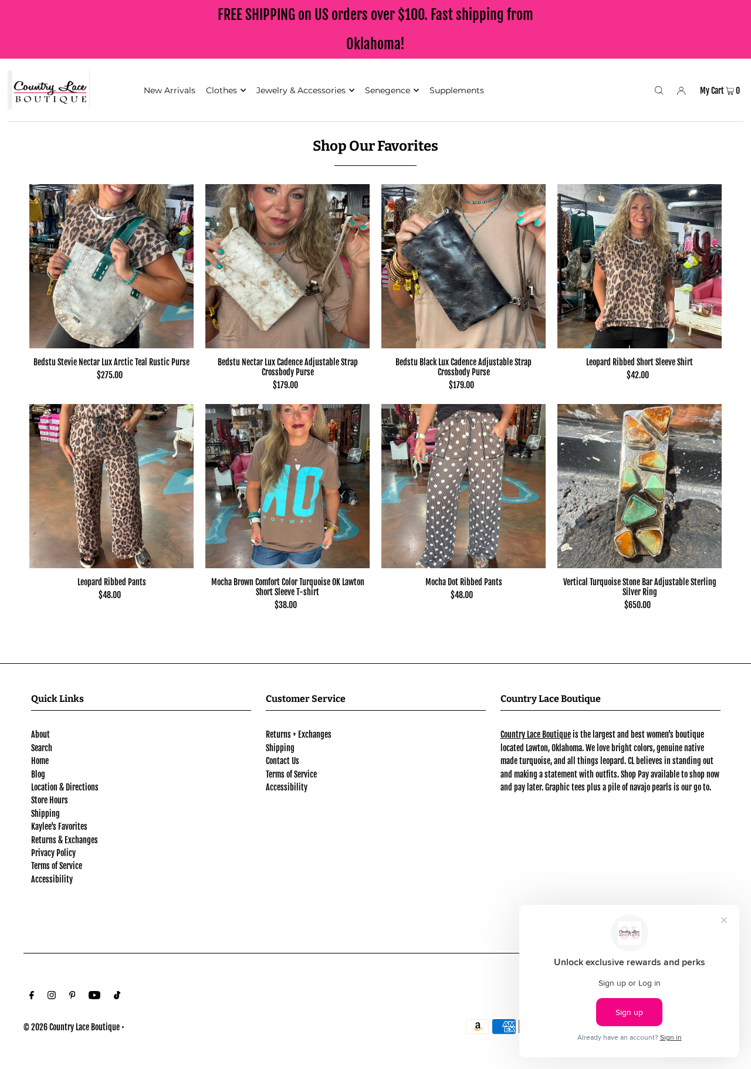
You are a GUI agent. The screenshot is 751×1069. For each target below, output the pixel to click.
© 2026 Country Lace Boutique (71, 1027)
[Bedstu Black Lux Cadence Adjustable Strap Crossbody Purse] (463, 266)
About (40, 734)
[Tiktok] (117, 996)
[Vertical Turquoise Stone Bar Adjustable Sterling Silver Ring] (639, 486)
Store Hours (49, 800)
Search (41, 748)
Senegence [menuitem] (387, 90)
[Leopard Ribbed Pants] (111, 486)
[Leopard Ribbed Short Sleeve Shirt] (639, 266)
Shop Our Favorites (375, 146)
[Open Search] (659, 89)
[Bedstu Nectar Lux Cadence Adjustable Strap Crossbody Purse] (287, 266)
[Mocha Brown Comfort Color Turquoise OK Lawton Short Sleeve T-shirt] (287, 486)
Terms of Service (56, 866)
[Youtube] (94, 996)
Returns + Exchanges (298, 734)
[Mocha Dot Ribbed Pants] (463, 486)
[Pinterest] (72, 996)
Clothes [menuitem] (221, 90)
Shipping (45, 814)
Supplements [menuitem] (456, 90)
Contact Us (282, 761)
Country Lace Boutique (535, 734)
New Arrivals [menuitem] (169, 90)
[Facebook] (31, 996)
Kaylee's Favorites (59, 827)
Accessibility (52, 879)
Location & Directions (65, 787)
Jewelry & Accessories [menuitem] (301, 90)
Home (40, 761)
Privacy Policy (53, 853)
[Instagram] (52, 996)
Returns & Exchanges (64, 840)
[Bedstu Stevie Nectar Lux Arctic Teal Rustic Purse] (111, 266)
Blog (38, 774)
